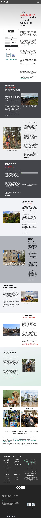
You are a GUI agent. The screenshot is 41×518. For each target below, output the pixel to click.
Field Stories (16, 476)
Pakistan (28, 478)
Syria (34, 478)
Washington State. (34, 473)
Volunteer (7, 476)
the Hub (7, 462)
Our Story (17, 459)
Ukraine (31, 479)
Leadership (17, 461)
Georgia (35, 470)
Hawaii (26, 471)
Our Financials (17, 462)
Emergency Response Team (7, 478)
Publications (16, 479)
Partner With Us (7, 474)
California (29, 470)
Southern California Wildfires (7, 460)
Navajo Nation (23, 439)
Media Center (17, 474)
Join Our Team (7, 480)
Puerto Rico (35, 472)
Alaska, (26, 470)
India (36, 477)
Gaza (32, 477)
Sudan (7, 465)
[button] (38, 2)
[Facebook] (14, 516)
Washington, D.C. (28, 473)
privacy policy (4, 495)
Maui (20, 439)
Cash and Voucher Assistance (7, 468)
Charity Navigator (13, 59)
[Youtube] (10, 516)
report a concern (7, 496)
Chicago (32, 470)
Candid (7, 59)
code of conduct (10, 495)
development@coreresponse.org (25, 78)
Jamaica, (25, 478)
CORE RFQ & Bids (7, 482)
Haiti (34, 477)
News (17, 477)
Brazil (29, 477)
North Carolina (30, 472)
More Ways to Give (11, 50)
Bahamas (26, 477)
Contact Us (17, 466)
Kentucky (28, 471)
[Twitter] (12, 516)
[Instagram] (7, 516)
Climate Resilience (17, 464)
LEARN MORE (26, 157)
